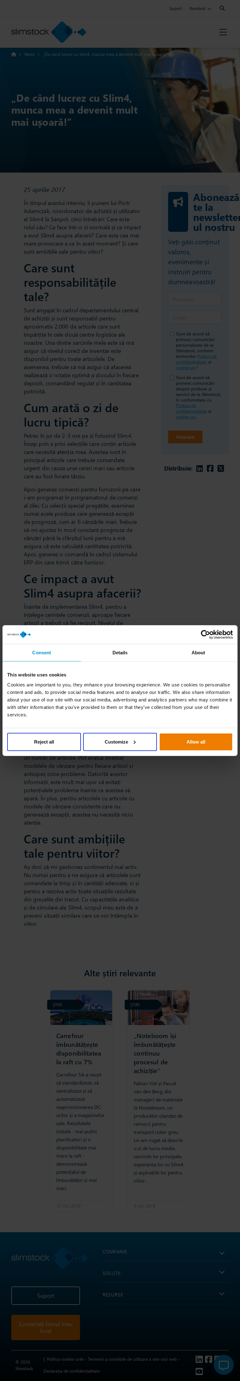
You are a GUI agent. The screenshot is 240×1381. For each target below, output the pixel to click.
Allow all (196, 741)
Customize (116, 741)
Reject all (44, 741)
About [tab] (198, 652)
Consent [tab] (41, 652)
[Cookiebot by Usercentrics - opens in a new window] (205, 634)
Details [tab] (120, 652)
